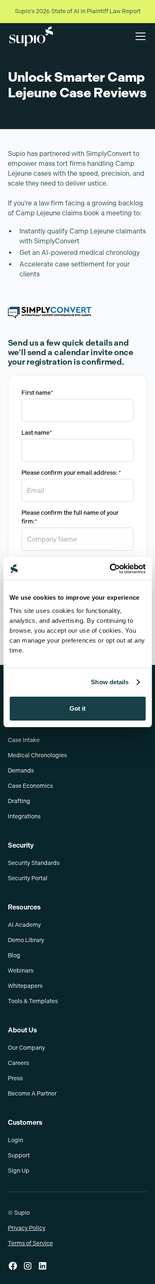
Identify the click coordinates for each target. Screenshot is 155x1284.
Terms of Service (30, 1243)
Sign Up (18, 1170)
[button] (139, 36)
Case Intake (24, 740)
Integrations (24, 816)
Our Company (26, 1047)
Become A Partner (32, 1093)
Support (19, 1155)
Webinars (20, 970)
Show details (110, 682)
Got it (77, 708)
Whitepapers (25, 986)
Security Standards (34, 863)
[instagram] (28, 1266)
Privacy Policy (26, 1228)
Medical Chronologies (37, 755)
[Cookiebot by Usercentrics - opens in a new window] (110, 568)
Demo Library (26, 940)
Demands (21, 770)
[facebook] (13, 1266)
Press (15, 1078)
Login (15, 1140)
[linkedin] (43, 1266)
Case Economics (30, 785)
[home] (31, 36)
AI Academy (24, 924)
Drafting (19, 801)
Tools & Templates (33, 1001)
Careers (18, 1063)
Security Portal (28, 878)
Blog (14, 955)
